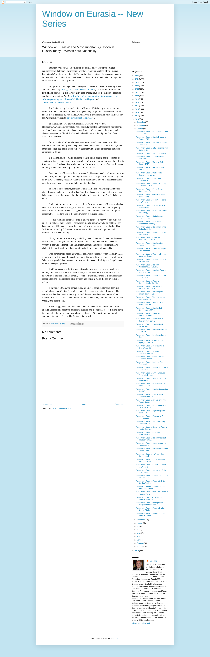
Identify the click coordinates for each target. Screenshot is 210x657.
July (138, 526)
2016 (137, 109)
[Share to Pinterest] (82, 323)
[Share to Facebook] (79, 323)
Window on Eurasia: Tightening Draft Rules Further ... (150, 412)
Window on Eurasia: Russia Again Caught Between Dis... (149, 293)
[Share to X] (77, 323)
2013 (137, 119)
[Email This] (71, 323)
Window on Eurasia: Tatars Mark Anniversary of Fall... (148, 315)
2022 (137, 89)
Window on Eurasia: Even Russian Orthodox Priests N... (149, 396)
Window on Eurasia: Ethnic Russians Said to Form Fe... (150, 190)
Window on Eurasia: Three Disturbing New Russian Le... (150, 298)
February (140, 543)
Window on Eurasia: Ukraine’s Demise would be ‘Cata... (151, 255)
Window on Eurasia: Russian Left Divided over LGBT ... (149, 309)
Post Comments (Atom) (62, 408)
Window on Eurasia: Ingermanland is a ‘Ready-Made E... (151, 444)
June (139, 530)
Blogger (115, 639)
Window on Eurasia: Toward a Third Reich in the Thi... (150, 304)
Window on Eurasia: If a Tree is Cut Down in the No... (150, 455)
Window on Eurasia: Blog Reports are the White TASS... (151, 406)
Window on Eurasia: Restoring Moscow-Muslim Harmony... (151, 428)
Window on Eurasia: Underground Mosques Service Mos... (149, 504)
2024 (137, 82)
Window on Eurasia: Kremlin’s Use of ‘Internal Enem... (150, 206)
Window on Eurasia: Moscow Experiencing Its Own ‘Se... (147, 282)
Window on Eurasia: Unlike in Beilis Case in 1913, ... (150, 163)
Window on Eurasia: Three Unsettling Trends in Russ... (150, 423)
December (141, 122)
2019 (137, 99)
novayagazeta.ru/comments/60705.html (77, 89)
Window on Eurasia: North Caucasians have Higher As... (151, 217)
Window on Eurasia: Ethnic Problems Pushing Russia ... (150, 461)
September (141, 520)
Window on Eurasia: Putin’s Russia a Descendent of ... (150, 385)
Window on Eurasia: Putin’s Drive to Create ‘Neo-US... (150, 347)
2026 (137, 76)
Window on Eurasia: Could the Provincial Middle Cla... (148, 239)
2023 (137, 86)
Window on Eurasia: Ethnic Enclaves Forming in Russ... (150, 374)
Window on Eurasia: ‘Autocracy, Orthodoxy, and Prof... (148, 352)
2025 (137, 79)
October (140, 129)
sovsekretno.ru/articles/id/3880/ (57, 102)
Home (83, 404)
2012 (137, 551)
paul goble (153, 561)
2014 (137, 116)
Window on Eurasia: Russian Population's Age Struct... (147, 266)
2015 (137, 112)
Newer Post (47, 404)
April (139, 537)
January (140, 547)
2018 (137, 102)
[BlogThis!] (74, 323)
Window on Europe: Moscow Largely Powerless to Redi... (150, 488)
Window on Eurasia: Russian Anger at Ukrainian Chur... (151, 439)
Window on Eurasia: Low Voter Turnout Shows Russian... (151, 515)
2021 (137, 92)
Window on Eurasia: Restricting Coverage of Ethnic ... (148, 179)
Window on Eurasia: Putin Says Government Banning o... (148, 223)
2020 (137, 96)
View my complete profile (142, 623)
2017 (137, 106)
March (139, 540)
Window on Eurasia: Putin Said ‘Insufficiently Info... (148, 433)
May (138, 533)
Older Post (119, 404)
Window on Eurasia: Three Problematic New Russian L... (151, 233)
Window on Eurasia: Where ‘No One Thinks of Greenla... (150, 358)
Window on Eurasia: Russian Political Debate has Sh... (150, 325)
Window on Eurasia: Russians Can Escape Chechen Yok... (149, 244)
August (140, 523)
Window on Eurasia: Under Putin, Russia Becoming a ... (149, 174)
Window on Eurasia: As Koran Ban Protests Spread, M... (149, 498)
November (141, 126)
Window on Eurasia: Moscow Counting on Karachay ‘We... (151, 185)
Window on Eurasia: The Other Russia (151, 153)
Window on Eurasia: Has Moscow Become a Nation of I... (149, 287)
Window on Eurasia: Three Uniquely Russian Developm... (150, 320)
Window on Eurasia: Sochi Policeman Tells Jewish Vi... (151, 158)
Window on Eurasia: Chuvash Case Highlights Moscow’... (150, 342)
